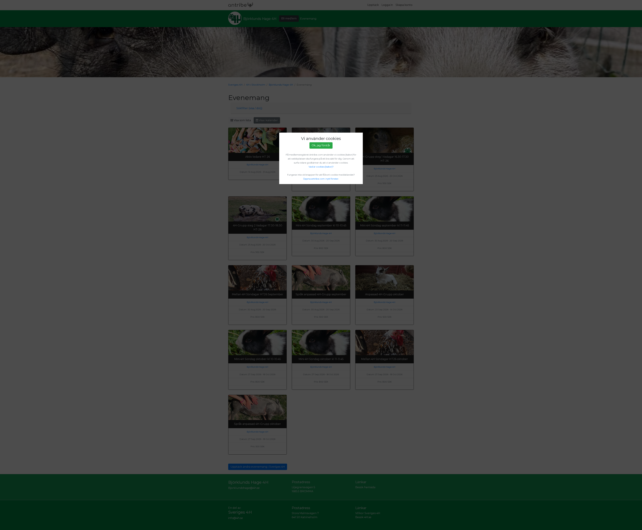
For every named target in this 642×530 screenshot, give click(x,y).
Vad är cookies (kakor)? (321, 167)
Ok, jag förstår (321, 145)
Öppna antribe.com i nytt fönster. (321, 179)
